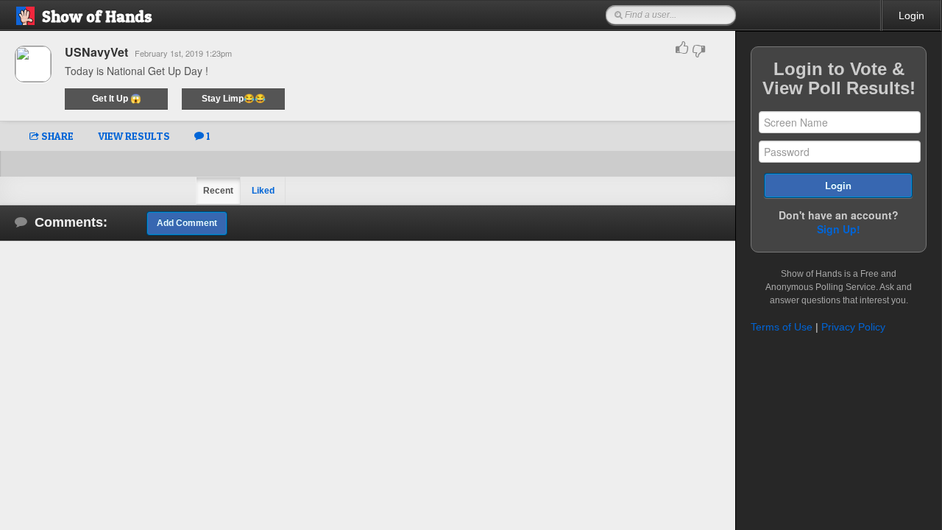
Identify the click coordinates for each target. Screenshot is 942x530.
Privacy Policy (853, 327)
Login (911, 15)
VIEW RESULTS (134, 136)
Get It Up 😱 (116, 98)
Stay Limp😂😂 (234, 98)
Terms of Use (781, 327)
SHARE (56, 136)
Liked (263, 191)
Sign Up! (838, 229)
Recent (218, 191)
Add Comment (187, 223)
